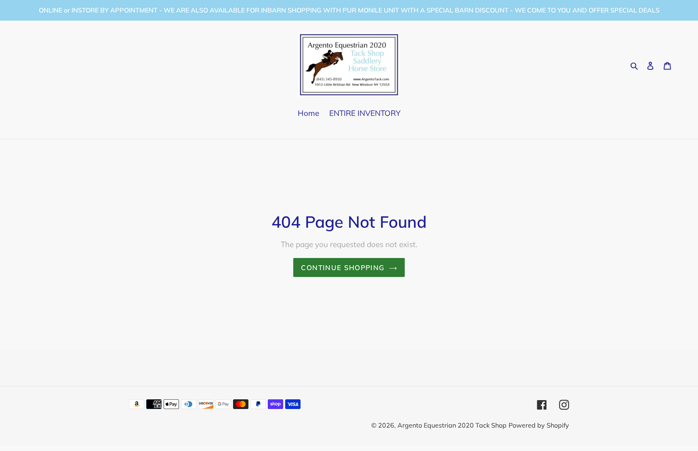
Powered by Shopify (539, 425)
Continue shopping (343, 267)
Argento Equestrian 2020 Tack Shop (452, 425)
